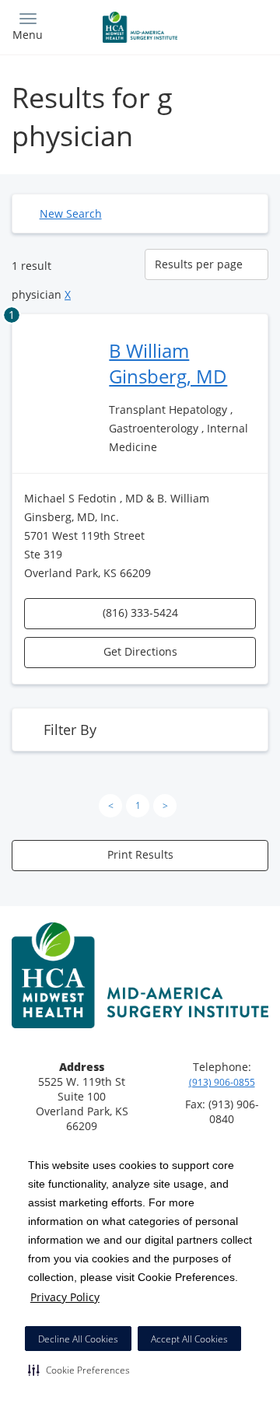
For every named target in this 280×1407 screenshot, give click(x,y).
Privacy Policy (65, 1297)
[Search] (237, 25)
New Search (71, 213)
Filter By (70, 729)
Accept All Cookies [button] (189, 1339)
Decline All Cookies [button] (78, 1339)
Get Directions (140, 651)
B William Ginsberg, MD (168, 363)
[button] (79, 1369)
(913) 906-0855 (222, 1082)
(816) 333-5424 (140, 612)
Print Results (140, 854)
